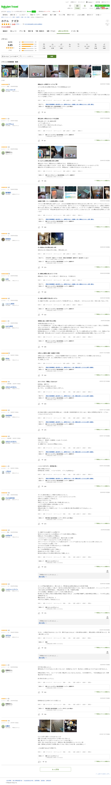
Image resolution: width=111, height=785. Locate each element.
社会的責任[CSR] (28, 780)
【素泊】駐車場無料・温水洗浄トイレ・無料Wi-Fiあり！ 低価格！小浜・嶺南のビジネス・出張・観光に (69, 104)
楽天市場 (98, 2)
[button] (9, 71)
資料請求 (48, 780)
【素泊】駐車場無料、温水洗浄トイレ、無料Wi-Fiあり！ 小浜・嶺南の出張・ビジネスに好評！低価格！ (69, 367)
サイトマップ (81, 2)
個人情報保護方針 (17, 780)
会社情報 (8, 780)
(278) (63, 31)
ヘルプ (66, 2)
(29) (40, 31)
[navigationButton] (107, 70)
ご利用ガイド (73, 2)
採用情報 (37, 780)
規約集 (43, 780)
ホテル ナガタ (10, 21)
